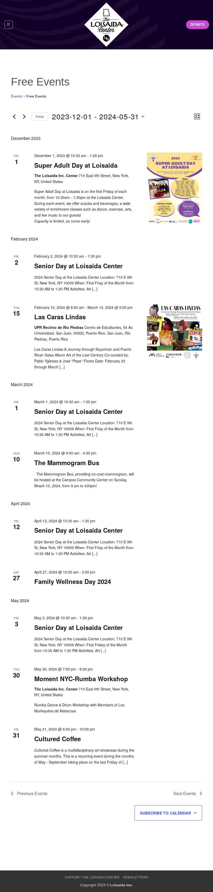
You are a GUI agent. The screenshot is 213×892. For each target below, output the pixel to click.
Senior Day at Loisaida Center (78, 265)
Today (39, 116)
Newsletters (135, 877)
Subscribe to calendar (165, 813)
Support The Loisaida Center (92, 877)
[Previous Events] (14, 116)
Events (16, 96)
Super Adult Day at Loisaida (75, 165)
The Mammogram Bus (66, 462)
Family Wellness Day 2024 (72, 581)
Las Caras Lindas (60, 316)
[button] (8, 25)
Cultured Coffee (57, 738)
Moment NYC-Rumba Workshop (81, 678)
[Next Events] (24, 116)
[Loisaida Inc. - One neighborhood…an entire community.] (106, 24)
